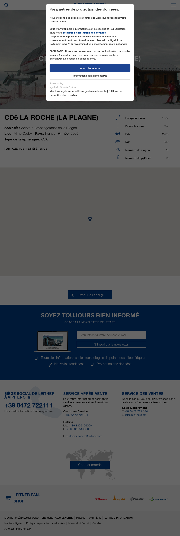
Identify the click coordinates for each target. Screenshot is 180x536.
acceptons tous (90, 68)
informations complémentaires (90, 75)
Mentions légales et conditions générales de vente (78, 91)
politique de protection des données (84, 32)
